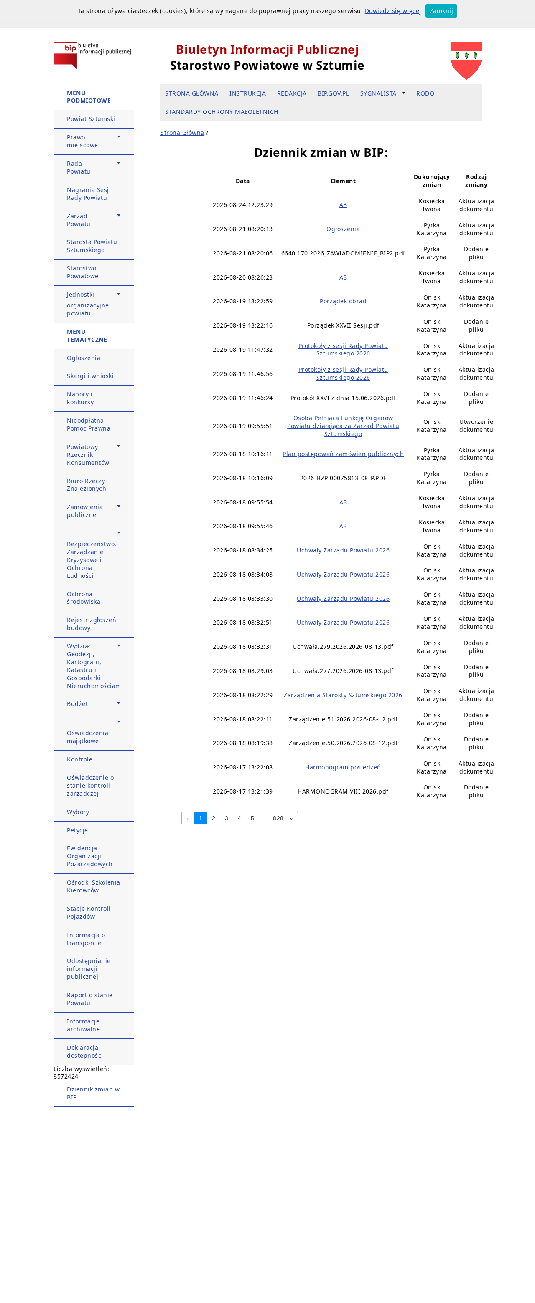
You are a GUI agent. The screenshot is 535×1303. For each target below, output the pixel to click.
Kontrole (79, 759)
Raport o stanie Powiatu (90, 999)
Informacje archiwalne (83, 1025)
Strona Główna (182, 132)
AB (343, 205)
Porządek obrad (343, 301)
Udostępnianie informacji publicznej (89, 968)
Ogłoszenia (83, 358)
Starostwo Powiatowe (83, 272)
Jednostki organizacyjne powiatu (88, 303)
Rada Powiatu (79, 167)
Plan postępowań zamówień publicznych (343, 454)
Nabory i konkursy (80, 398)
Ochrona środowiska (83, 598)
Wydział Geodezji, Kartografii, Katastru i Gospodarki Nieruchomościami (95, 665)
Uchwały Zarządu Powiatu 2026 (343, 550)
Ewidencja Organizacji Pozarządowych (90, 856)
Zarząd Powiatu (79, 220)
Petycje (77, 830)
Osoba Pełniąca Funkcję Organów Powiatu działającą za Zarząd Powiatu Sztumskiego (343, 426)
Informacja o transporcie (86, 939)
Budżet (77, 704)
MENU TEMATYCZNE (87, 335)
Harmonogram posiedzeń (343, 767)
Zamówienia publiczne (85, 511)
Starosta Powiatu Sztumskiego (92, 246)
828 (278, 818)
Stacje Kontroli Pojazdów (89, 912)
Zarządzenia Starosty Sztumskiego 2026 (343, 695)
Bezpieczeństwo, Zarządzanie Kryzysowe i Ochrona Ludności (92, 560)
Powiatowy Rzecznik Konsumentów (88, 454)
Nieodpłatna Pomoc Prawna (88, 424)
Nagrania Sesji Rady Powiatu (89, 194)
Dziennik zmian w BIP (93, 1093)
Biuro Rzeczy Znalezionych (86, 485)
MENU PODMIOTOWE (89, 97)
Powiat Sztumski (91, 119)
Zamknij (441, 11)
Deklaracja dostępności (85, 1051)
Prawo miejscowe (82, 141)
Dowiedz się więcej (393, 11)
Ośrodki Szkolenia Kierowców (93, 886)
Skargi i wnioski (90, 376)
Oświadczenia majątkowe (87, 737)
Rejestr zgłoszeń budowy (91, 624)
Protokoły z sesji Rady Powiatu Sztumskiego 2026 (343, 350)
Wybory (78, 812)
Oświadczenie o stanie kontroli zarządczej (90, 785)
